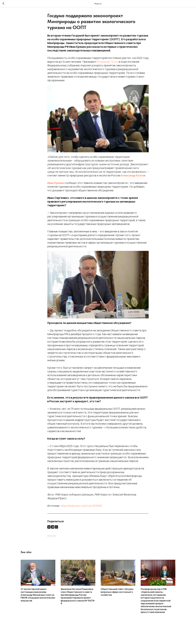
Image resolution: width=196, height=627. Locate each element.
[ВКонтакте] (49, 527)
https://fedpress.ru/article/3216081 (81, 505)
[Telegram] (52, 527)
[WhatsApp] (56, 527)
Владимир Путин (107, 61)
